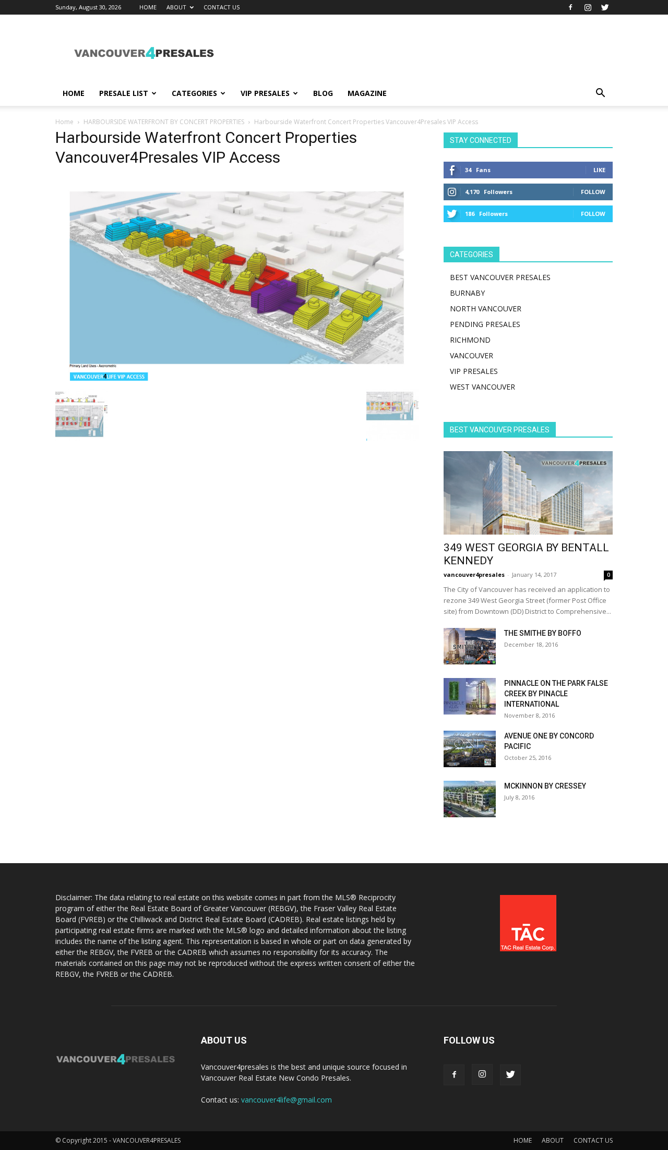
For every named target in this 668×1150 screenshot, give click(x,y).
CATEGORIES (194, 93)
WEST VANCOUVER (482, 387)
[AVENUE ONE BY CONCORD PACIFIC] (470, 749)
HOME (148, 7)
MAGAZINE (367, 93)
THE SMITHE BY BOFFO (542, 633)
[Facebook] (570, 7)
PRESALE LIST (123, 93)
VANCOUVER (471, 355)
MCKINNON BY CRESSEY (545, 786)
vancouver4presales (474, 574)
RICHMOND (470, 340)
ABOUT (176, 7)
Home (64, 121)
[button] (600, 94)
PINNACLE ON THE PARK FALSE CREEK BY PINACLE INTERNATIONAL (556, 693)
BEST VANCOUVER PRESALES (500, 277)
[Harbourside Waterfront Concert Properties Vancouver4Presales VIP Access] (237, 377)
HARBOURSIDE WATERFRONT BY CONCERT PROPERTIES (164, 121)
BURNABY (467, 293)
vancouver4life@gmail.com (286, 1100)
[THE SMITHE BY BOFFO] (470, 646)
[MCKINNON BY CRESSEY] (470, 799)
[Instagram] (587, 7)
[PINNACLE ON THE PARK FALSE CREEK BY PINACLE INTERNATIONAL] (470, 696)
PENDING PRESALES (485, 324)
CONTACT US (222, 7)
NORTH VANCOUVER (485, 308)
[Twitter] (605, 7)
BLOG (323, 93)
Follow (593, 192)
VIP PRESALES (265, 93)
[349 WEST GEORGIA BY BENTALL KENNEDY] (528, 493)
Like (599, 170)
